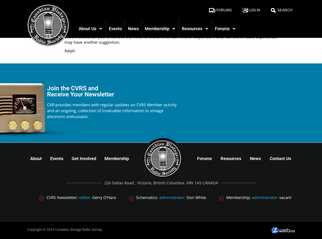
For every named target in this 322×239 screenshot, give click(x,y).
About (36, 158)
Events (115, 28)
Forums (224, 10)
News (133, 28)
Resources (192, 28)
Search (284, 10)
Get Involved (84, 158)
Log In (254, 10)
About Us (87, 28)
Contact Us (280, 158)
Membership (157, 28)
